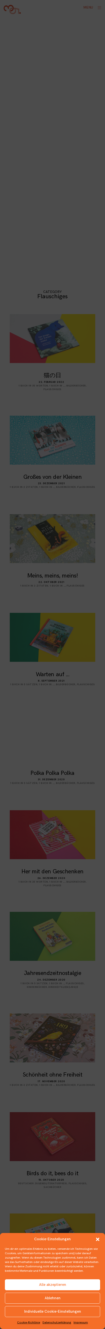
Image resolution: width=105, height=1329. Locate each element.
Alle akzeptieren (52, 1284)
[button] (97, 1239)
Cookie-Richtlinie (28, 1322)
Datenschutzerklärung (56, 1322)
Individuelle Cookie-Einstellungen (52, 1311)
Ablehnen (53, 1298)
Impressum (81, 1322)
